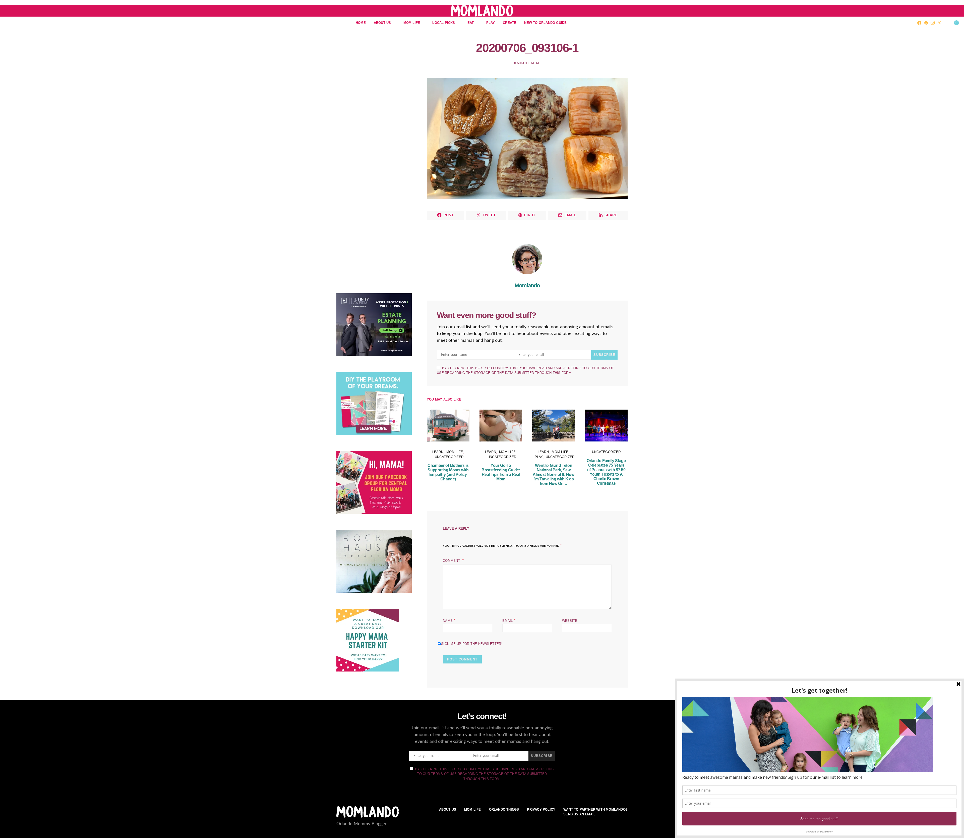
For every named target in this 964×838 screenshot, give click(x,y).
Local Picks (443, 23)
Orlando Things (504, 809)
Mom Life (411, 23)
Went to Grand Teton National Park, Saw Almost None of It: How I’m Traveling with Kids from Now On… (553, 474)
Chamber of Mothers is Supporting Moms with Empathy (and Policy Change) (448, 472)
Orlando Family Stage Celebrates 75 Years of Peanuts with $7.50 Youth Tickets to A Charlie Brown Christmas (606, 472)
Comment (452, 561)
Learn (437, 452)
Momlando (527, 285)
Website (570, 621)
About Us (382, 23)
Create (509, 23)
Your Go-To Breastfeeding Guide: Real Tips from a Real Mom (500, 472)
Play (490, 23)
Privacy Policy (541, 809)
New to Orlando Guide (545, 23)
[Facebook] (919, 23)
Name (449, 620)
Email (508, 620)
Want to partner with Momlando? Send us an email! (595, 812)
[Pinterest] (926, 23)
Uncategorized (449, 457)
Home (361, 23)
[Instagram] (933, 23)
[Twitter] (939, 23)
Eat (470, 23)
